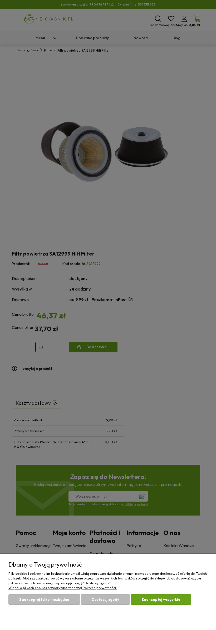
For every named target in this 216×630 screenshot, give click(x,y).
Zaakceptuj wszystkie (160, 599)
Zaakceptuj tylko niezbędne (44, 599)
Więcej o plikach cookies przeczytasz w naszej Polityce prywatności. (62, 588)
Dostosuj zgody (105, 599)
